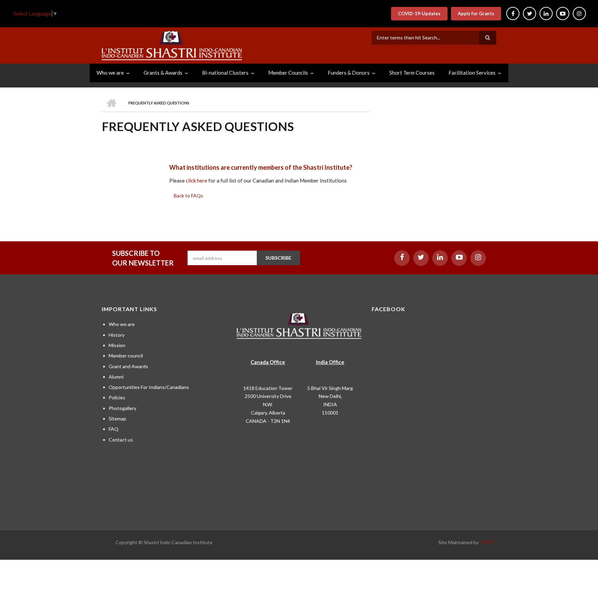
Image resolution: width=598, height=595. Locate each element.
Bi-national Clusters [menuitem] (225, 72)
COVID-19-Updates (419, 13)
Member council (126, 356)
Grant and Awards (128, 366)
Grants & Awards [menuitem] (163, 72)
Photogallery (122, 408)
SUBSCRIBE (278, 258)
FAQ (113, 429)
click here (196, 180)
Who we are (122, 324)
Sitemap (117, 418)
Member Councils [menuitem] (288, 72)
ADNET (488, 542)
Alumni (116, 377)
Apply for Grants (476, 13)
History (117, 335)
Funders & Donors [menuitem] (349, 72)
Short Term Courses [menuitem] (412, 72)
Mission (117, 345)
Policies (117, 397)
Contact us (121, 440)
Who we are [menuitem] (110, 72)
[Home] (172, 44)
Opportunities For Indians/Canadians (149, 387)
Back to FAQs (188, 195)
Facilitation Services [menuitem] (472, 72)
